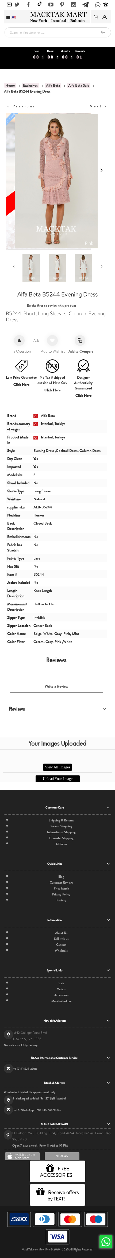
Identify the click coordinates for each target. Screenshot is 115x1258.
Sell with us (61, 939)
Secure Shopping (61, 826)
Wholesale (61, 950)
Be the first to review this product (51, 305)
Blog (61, 876)
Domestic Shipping (61, 838)
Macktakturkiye (61, 1001)
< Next (99, 106)
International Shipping (61, 832)
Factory (61, 900)
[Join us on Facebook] (28, 5)
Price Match (61, 888)
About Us (61, 933)
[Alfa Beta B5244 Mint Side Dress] (84, 268)
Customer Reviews (61, 882)
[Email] (9, 5)
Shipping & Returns (61, 820)
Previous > (21, 106)
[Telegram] (85, 4)
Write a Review (56, 686)
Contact (61, 945)
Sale (61, 983)
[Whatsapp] (98, 5)
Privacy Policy (61, 894)
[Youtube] (50, 5)
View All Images (57, 767)
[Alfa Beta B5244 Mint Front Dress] (32, 268)
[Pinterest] (62, 5)
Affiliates (61, 844)
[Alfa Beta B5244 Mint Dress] (58, 268)
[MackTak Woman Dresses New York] (57, 17)
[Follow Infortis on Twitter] (17, 5)
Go (103, 32)
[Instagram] (73, 5)
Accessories (61, 995)
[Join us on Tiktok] (39, 4)
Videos (61, 989)
